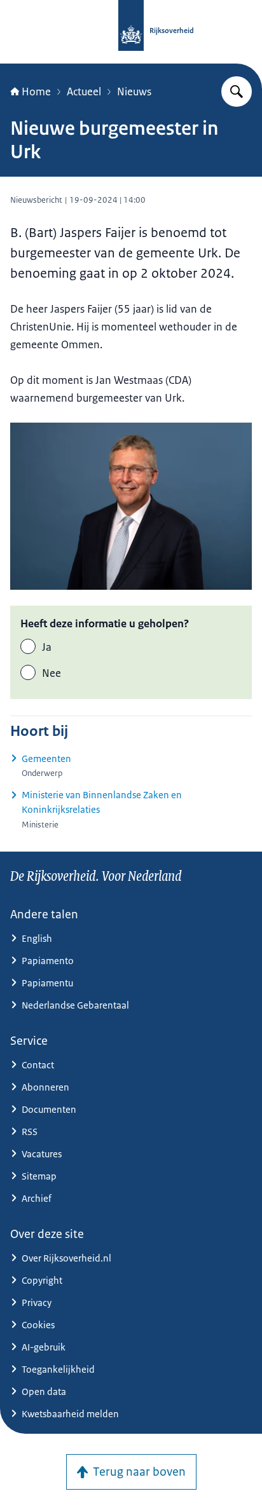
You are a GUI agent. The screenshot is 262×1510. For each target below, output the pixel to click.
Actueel (84, 92)
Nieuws (134, 92)
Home (36, 92)
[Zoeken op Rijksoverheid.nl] (236, 91)
